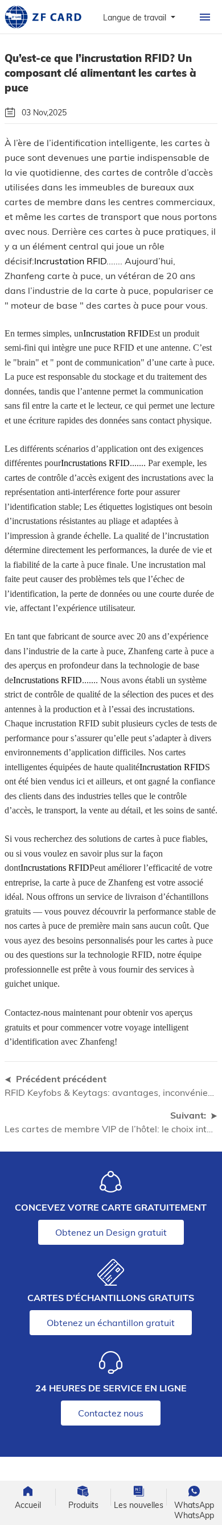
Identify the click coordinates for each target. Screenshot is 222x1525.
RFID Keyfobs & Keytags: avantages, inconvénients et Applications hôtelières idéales (111, 1092)
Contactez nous (110, 1413)
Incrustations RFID (95, 463)
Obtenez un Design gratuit (111, 1232)
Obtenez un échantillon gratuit (111, 1322)
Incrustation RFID (70, 261)
